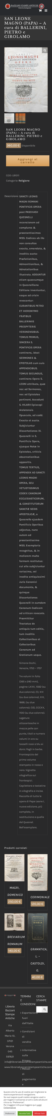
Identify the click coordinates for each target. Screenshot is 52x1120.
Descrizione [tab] (10, 196)
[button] (45, 50)
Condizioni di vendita (26, 1036)
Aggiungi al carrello (28, 161)
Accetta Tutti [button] (24, 1113)
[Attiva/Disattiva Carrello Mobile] (40, 10)
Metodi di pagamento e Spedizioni (26, 1079)
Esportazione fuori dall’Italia (26, 1018)
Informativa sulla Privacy (26, 1055)
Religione (24, 180)
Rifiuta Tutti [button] (40, 1113)
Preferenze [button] (9, 1113)
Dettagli (14, 872)
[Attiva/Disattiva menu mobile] (46, 10)
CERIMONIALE (40, 897)
